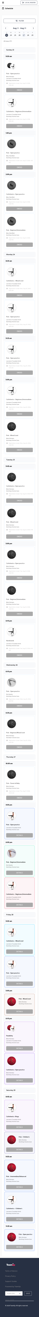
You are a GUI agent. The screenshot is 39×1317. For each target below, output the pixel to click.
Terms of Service (11, 1271)
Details (19, 835)
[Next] (33, 28)
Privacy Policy (10, 1276)
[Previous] (6, 28)
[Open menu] (3, 2)
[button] (10, 65)
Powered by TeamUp (13, 1286)
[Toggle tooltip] (10, 65)
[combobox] (14, 1293)
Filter (21, 20)
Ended (19, 90)
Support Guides (11, 1281)
